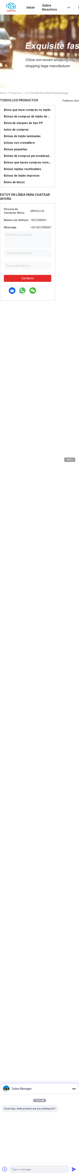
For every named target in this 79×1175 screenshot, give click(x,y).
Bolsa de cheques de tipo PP (23, 123)
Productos (16, 93)
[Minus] (74, 1089)
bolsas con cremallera (19, 142)
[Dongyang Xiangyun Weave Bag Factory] (11, 6)
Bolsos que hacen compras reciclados (27, 162)
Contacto (27, 278)
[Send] (74, 1169)
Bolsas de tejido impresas (22, 175)
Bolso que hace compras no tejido (27, 110)
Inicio (3, 93)
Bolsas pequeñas (15, 149)
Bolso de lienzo (14, 182)
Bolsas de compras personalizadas (27, 156)
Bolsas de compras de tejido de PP (27, 116)
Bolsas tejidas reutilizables (22, 169)
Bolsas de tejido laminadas (22, 136)
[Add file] (4, 1169)
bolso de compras (16, 129)
